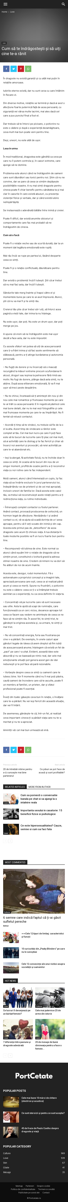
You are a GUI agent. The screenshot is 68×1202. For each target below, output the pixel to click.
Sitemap (19, 1186)
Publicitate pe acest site (29, 1192)
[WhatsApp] (28, 69)
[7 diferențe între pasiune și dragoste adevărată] (18, 1029)
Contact (46, 1192)
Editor (6, 926)
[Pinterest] (21, 69)
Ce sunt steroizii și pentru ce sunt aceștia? (43, 1113)
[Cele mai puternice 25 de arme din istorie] (50, 997)
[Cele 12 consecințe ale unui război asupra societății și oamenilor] (11, 967)
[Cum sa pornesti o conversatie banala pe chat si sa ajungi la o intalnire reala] (11, 798)
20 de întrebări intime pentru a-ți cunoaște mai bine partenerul (17, 772)
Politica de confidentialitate (23, 1189)
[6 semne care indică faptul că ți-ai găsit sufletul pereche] (34, 891)
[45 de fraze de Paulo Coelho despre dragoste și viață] (11, 1132)
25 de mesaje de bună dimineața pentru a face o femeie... (48, 1045)
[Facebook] (6, 69)
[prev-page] (5, 841)
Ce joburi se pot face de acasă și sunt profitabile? (52, 771)
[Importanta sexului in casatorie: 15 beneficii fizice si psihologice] (11, 814)
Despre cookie (43, 1186)
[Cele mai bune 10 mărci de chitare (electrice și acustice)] (11, 1101)
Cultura (7, 912)
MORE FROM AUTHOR (40, 787)
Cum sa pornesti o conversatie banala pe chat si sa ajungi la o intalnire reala (39, 799)
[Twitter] (13, 69)
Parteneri (30, 1186)
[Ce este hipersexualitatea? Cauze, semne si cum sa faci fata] (11, 829)
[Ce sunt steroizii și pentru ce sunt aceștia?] (11, 1117)
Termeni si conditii (46, 1189)
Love (12, 11)
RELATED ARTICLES (15, 787)
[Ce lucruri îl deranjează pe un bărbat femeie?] (18, 997)
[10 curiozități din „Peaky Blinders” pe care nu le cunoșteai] (11, 952)
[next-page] (10, 841)
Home (4, 11)
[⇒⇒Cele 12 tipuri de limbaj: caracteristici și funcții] (11, 937)
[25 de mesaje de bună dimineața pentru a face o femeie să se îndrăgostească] (50, 1029)
